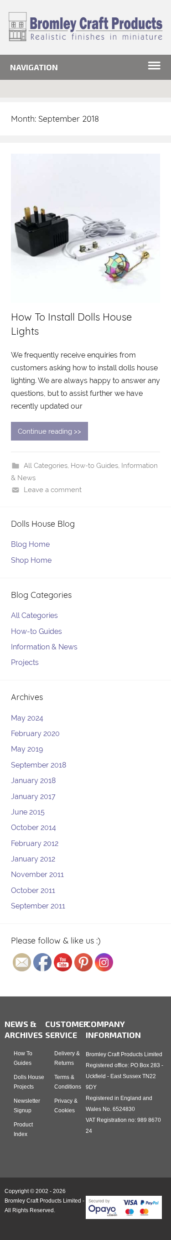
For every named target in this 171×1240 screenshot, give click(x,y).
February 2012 (34, 843)
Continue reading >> (49, 431)
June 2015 (28, 812)
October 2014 (33, 827)
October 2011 (33, 890)
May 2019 (27, 749)
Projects (25, 662)
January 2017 (33, 796)
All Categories (45, 466)
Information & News (44, 647)
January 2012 (33, 859)
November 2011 (37, 874)
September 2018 (38, 765)
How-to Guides (94, 466)
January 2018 (33, 780)
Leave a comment (53, 490)
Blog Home (30, 544)
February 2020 (35, 733)
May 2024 (27, 718)
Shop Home (31, 560)
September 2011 (38, 906)
